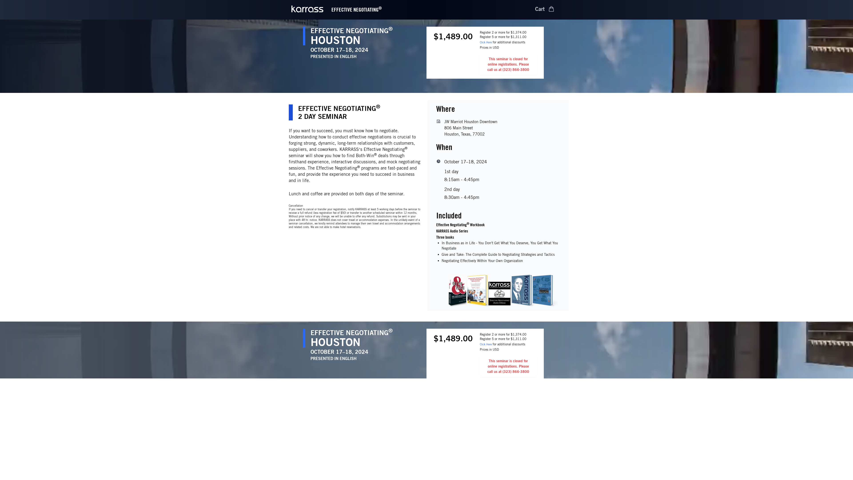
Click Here (486, 42)
